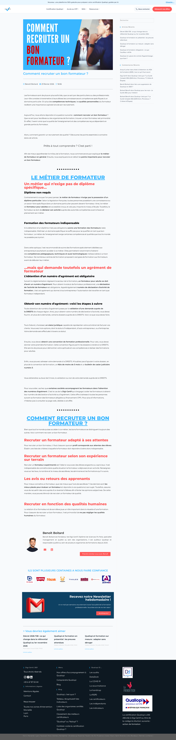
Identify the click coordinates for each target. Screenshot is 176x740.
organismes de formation (64, 118)
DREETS (29, 312)
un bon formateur (98, 115)
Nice (49, 736)
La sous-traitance (98, 686)
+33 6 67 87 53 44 (31, 682)
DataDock (94, 677)
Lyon (26, 713)
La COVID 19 (95, 681)
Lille (128, 736)
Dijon (112, 736)
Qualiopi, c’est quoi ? (66, 694)
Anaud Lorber (125, 69)
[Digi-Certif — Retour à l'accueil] (8, 9)
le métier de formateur (70, 197)
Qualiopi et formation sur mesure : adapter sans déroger (97, 639)
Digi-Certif (123, 76)
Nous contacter (144, 9)
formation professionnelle (77, 342)
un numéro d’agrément (41, 284)
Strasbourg (73, 736)
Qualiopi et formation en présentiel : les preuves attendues (65, 639)
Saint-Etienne (120, 736)
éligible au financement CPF (68, 398)
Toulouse (43, 736)
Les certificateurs (97, 699)
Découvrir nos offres (162, 9)
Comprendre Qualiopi (66, 680)
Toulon (87, 736)
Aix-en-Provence (98, 736)
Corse (107, 736)
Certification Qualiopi (55, 9)
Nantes (55, 736)
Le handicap (95, 690)
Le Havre (149, 736)
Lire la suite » (27, 652)
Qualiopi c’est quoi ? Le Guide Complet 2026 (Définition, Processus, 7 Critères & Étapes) (136, 78)
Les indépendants (98, 704)
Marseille (28, 710)
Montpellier (63, 736)
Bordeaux (134, 736)
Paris (26, 716)
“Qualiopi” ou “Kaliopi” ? (67, 722)
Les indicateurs (96, 708)
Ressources (94, 9)
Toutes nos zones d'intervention (38, 707)
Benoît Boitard (125, 84)
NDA (84, 9)
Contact (27, 696)
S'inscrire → (170, 2)
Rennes (142, 736)
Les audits (94, 673)
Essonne (81, 736)
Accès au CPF (73, 9)
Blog (59, 685)
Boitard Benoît (125, 90)
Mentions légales (31, 691)
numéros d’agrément (37, 391)
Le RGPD (93, 695)
